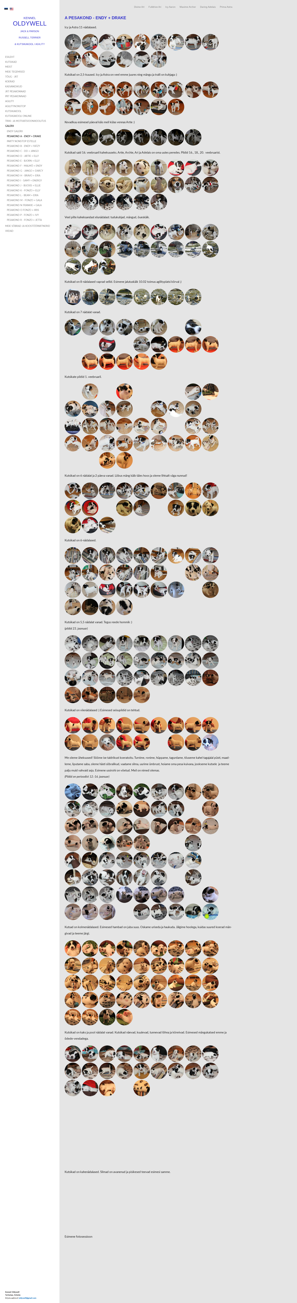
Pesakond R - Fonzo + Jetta (24, 220)
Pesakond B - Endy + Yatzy (23, 146)
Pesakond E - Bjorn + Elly (23, 161)
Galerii (9, 126)
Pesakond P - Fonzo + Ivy (23, 215)
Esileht (9, 57)
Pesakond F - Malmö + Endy (24, 166)
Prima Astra (226, 7)
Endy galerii (15, 131)
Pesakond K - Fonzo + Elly (23, 190)
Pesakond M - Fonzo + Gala (24, 200)
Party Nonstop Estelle (21, 141)
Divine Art (139, 7)
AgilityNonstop (15, 106)
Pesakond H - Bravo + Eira (23, 175)
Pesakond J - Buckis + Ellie (24, 185)
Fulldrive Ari (154, 7)
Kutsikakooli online (18, 116)
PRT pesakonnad (15, 96)
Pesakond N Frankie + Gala (24, 205)
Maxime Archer (188, 7)
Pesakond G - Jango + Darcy (25, 171)
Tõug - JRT (11, 77)
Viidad (9, 231)
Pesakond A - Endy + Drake (24, 136)
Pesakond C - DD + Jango (23, 151)
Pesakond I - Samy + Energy (24, 180)
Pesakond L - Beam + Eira (22, 195)
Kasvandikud (13, 86)
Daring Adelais (208, 7)
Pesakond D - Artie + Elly (23, 156)
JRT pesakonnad (15, 91)
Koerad (10, 81)
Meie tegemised (15, 72)
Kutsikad (11, 62)
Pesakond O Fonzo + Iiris (23, 210)
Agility (9, 101)
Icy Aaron (170, 7)
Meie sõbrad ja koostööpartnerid (27, 226)
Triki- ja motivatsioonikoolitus (25, 121)
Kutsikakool (13, 111)
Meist (8, 67)
